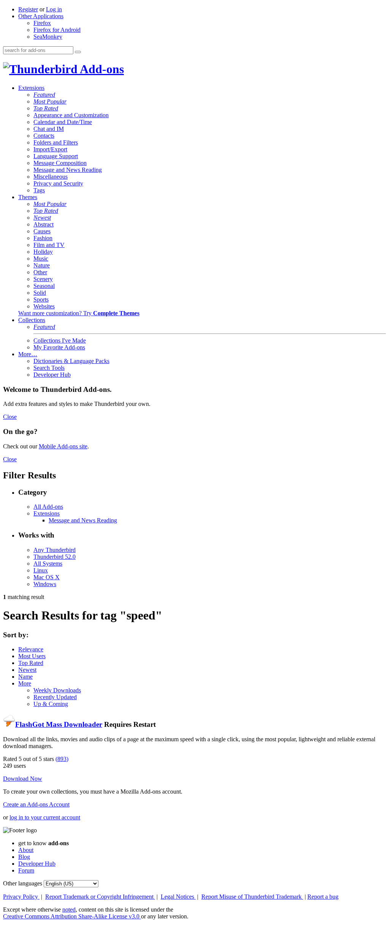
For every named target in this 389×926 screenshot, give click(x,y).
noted (69, 909)
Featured (44, 94)
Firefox (42, 23)
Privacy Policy (21, 896)
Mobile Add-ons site (63, 446)
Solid (39, 292)
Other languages (22, 883)
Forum (26, 870)
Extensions (31, 88)
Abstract (43, 224)
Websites (44, 306)
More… (27, 354)
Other (40, 272)
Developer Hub (52, 374)
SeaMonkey (47, 36)
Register (28, 9)
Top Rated (45, 108)
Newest (42, 217)
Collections (31, 320)
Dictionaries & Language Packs (71, 361)
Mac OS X (46, 577)
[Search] (78, 52)
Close (10, 416)
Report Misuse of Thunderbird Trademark (252, 896)
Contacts (43, 135)
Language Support (55, 156)
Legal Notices (178, 896)
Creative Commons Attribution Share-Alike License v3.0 (72, 916)
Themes (27, 197)
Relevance (30, 649)
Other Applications (40, 16)
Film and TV (49, 245)
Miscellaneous (50, 176)
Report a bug (322, 896)
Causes (42, 231)
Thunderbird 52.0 (54, 556)
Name (25, 676)
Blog (24, 857)
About (25, 850)
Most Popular (49, 101)
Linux (40, 570)
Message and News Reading (67, 170)
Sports (41, 299)
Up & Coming (50, 704)
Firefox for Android (57, 30)
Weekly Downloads (57, 690)
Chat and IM (48, 129)
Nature (41, 265)
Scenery (43, 279)
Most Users (32, 656)
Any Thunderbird (54, 550)
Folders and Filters (55, 142)
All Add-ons (48, 506)
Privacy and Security (58, 183)
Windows (44, 584)
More (24, 683)
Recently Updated (55, 697)
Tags (39, 190)
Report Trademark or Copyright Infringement (100, 896)
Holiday (43, 251)
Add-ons (100, 69)
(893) (61, 759)
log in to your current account (44, 817)
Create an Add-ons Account (36, 804)
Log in (54, 9)
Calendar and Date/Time (62, 122)
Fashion (42, 238)
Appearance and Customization (71, 115)
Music (40, 258)
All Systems (47, 563)
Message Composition (60, 163)
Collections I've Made (59, 340)
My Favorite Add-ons (59, 347)
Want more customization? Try (78, 313)
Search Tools (49, 368)
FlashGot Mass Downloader (58, 724)
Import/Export (50, 149)
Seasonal (44, 286)
